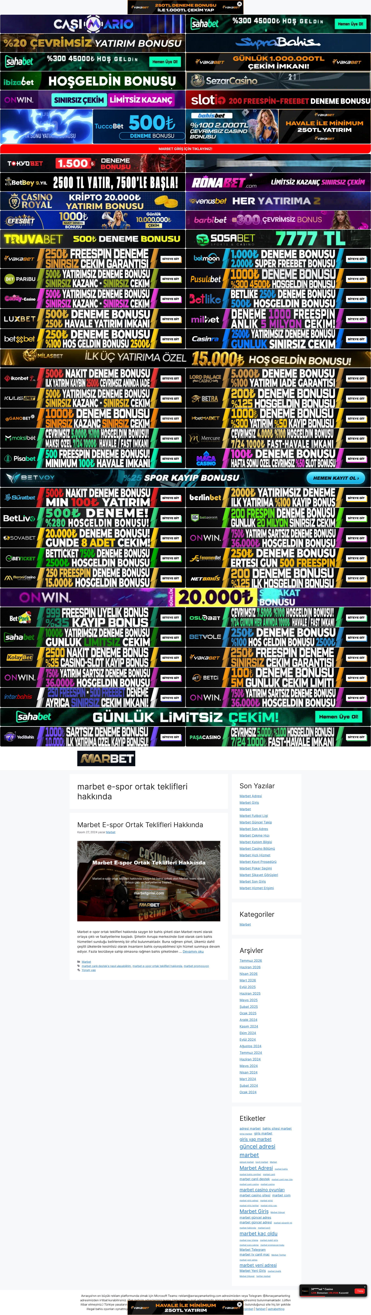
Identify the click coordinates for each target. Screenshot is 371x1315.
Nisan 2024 (249, 1072)
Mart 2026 (248, 980)
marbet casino (268, 1184)
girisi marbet (246, 1134)
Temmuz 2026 (251, 961)
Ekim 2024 (248, 1033)
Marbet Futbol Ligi (254, 816)
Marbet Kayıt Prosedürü (258, 862)
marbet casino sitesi (255, 1195)
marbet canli (269, 1174)
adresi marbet (250, 1128)
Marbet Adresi (251, 796)
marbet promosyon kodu (272, 1245)
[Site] (92, 258)
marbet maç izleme (249, 1240)
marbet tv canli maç (255, 1254)
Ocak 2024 (248, 1092)
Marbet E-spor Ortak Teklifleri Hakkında (140, 825)
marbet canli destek (255, 1179)
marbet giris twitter (249, 1205)
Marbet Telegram (253, 1250)
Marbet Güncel (278, 1212)
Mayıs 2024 (249, 1066)
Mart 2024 (248, 1079)
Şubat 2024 (249, 1086)
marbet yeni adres (248, 1260)
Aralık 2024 (248, 1020)
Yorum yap (89, 970)
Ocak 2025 (248, 1013)
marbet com (281, 1195)
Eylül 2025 (248, 987)
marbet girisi (266, 1200)
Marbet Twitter (278, 1255)
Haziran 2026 (250, 967)
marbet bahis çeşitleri (250, 1174)
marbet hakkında (248, 1228)
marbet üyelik (274, 1271)
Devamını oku (193, 951)
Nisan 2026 (249, 974)
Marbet (86, 961)
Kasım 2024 (249, 1026)
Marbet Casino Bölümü (257, 849)
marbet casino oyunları (262, 1189)
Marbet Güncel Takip (256, 822)
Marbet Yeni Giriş (253, 1271)
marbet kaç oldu (258, 1233)
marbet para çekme (249, 1245)
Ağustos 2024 (250, 1046)
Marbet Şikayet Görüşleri (259, 875)
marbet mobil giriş (269, 1240)
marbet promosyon (196, 966)
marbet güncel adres (255, 1217)
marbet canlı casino (249, 1184)
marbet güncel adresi (256, 1222)
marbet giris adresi (249, 1200)
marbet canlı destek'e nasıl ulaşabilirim (106, 966)
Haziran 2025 (250, 993)
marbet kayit (264, 1228)
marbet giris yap (269, 1205)
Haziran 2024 (250, 1059)
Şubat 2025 (249, 1007)
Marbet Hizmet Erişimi (257, 888)
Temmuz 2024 (251, 1053)
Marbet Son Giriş (253, 881)
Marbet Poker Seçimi (256, 868)
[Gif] (185, 358)
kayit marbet (262, 1162)
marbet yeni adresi (258, 1265)
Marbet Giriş (249, 803)
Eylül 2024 (248, 1039)
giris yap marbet (255, 1139)
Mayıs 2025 (249, 1000)
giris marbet (263, 1133)
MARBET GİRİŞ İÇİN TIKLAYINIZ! (185, 149)
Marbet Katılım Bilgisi (256, 842)
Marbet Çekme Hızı (254, 835)
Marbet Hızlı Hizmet (255, 855)
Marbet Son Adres (254, 829)
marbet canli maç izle (282, 1179)
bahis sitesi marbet (277, 1128)
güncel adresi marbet (257, 1150)
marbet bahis (281, 1169)
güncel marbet (247, 1162)
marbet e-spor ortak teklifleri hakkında (157, 966)
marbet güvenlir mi (283, 1223)
